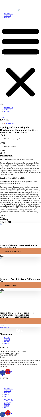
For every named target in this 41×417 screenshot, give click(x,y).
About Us (7, 16)
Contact (6, 394)
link (8, 4)
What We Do (8, 14)
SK (5, 396)
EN (4, 119)
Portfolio (7, 18)
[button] (20, 62)
